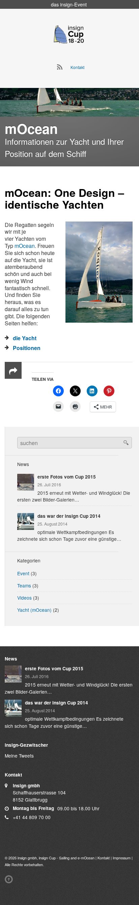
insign (66, 4)
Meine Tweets (19, 755)
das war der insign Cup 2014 (69, 516)
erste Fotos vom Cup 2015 (66, 476)
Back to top (10, 879)
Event (23, 573)
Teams (24, 585)
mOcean (26, 192)
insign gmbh (27, 857)
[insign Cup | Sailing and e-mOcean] (69, 34)
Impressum (122, 857)
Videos (24, 597)
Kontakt (77, 67)
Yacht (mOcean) (34, 609)
